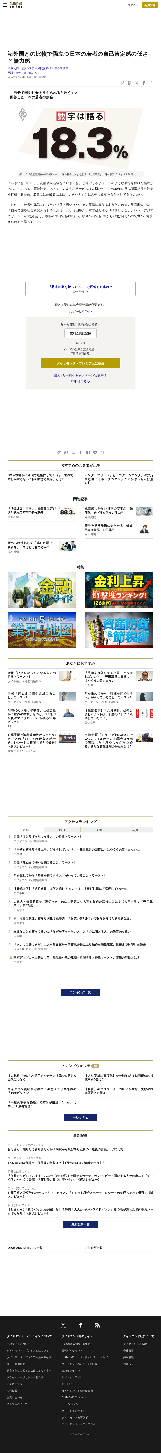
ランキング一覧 (80, 992)
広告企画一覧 (94, 1247)
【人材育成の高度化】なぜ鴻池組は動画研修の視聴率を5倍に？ (119, 1077)
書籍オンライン (71, 1370)
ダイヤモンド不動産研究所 (77, 1390)
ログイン (133, 5)
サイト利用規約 (16, 1364)
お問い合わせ (15, 1397)
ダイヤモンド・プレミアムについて (28, 1350)
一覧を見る (80, 1117)
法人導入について (17, 1404)
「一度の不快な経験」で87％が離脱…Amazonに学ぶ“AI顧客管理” (42, 1104)
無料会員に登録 (80, 333)
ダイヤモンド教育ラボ (75, 1417)
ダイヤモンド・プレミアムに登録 (81, 363)
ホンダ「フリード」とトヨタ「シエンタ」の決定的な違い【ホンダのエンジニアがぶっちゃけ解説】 (119, 479)
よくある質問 (15, 1384)
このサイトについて (18, 1344)
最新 (26, 830)
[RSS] (98, 1326)
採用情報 (128, 1357)
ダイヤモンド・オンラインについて (29, 1336)
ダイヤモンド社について (138, 1336)
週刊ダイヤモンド (72, 1350)
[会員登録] (150, 5)
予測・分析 (14, 72)
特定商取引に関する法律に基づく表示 (29, 1370)
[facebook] (80, 1326)
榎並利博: (38, 68)
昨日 (62, 830)
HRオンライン (70, 1404)
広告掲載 (12, 1390)
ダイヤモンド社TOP (135, 1344)
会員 (135, 830)
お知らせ (128, 1364)
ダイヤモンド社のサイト (77, 1336)
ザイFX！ (67, 1384)
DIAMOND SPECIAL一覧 (25, 1247)
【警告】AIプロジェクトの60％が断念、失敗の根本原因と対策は (119, 1091)
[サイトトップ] (16, 5)
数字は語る (30, 72)
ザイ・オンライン (72, 1377)
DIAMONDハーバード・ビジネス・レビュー (87, 1357)
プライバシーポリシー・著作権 (25, 1377)
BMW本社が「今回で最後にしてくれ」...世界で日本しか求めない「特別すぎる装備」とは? (42, 477)
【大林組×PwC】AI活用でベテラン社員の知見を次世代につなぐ (42, 1077)
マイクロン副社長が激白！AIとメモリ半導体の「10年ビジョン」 (42, 1091)
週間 (99, 830)
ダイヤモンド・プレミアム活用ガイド (29, 1357)
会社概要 (128, 1350)
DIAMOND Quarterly (74, 1397)
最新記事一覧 (80, 1224)
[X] (63, 1326)
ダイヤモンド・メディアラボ (79, 1424)
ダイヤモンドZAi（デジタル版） (81, 1364)
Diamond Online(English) (76, 1344)
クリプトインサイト (73, 1410)
